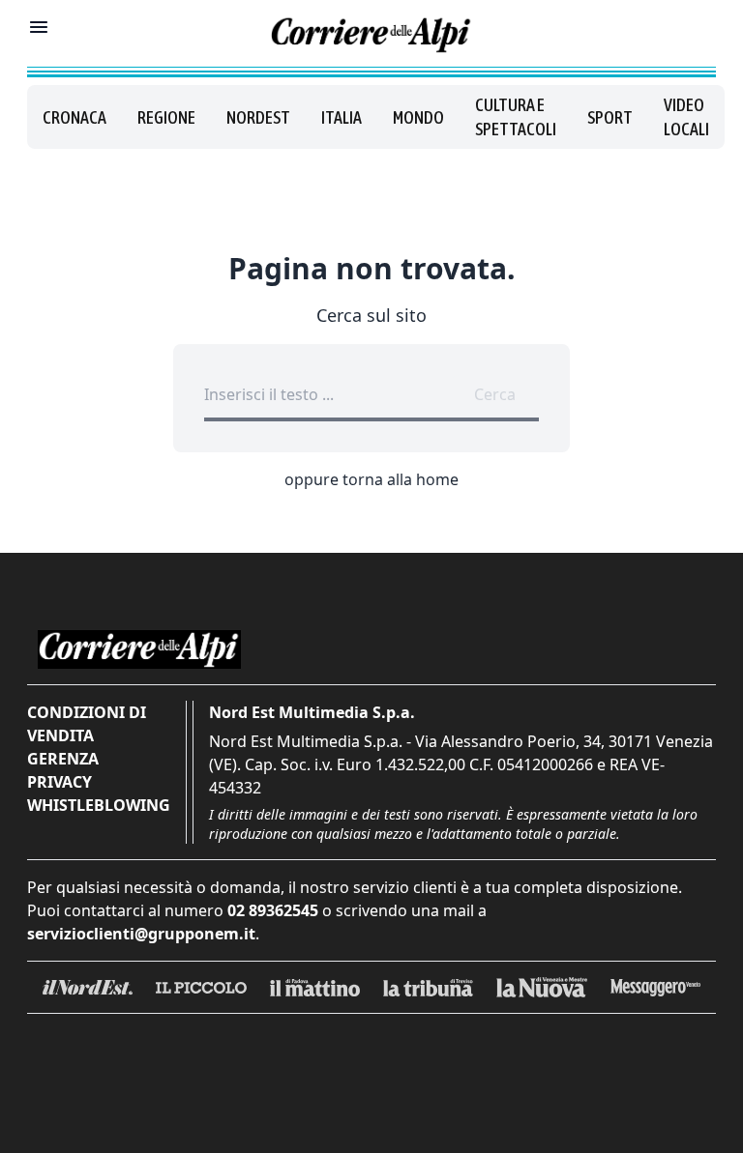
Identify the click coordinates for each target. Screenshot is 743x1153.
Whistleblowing (98, 805)
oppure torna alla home (371, 479)
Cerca (495, 394)
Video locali (686, 117)
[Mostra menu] (38, 27)
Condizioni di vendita (86, 724)
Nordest (258, 117)
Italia (341, 117)
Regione (166, 117)
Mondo (418, 117)
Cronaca (74, 117)
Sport (610, 117)
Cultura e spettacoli (515, 117)
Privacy (59, 782)
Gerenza (63, 758)
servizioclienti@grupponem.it (141, 933)
